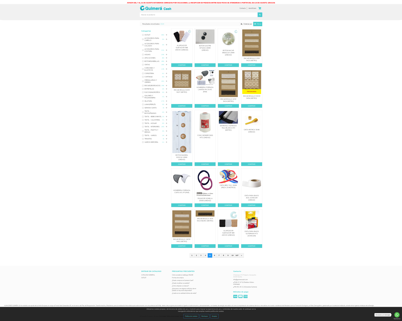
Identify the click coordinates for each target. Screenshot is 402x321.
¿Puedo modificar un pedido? (181, 283)
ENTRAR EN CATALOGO (151, 271)
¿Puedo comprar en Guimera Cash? (182, 280)
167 (237, 255)
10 (232, 255)
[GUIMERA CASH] (155, 8)
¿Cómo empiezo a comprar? (180, 286)
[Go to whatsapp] (397, 314)
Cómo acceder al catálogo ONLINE (182, 275)
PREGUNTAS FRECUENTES (183, 271)
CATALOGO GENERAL (148, 275)
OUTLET (143, 278)
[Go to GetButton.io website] (397, 319)
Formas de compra (178, 278)
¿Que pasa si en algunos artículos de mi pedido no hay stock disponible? (184, 289)
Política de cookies (191, 316)
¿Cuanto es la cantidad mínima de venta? (184, 293)
